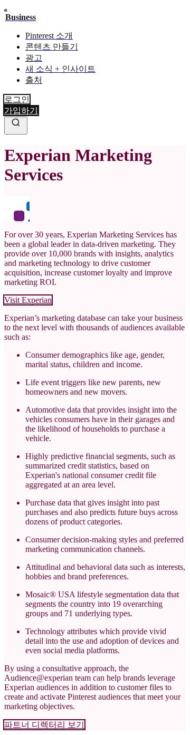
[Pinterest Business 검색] (15, 126)
